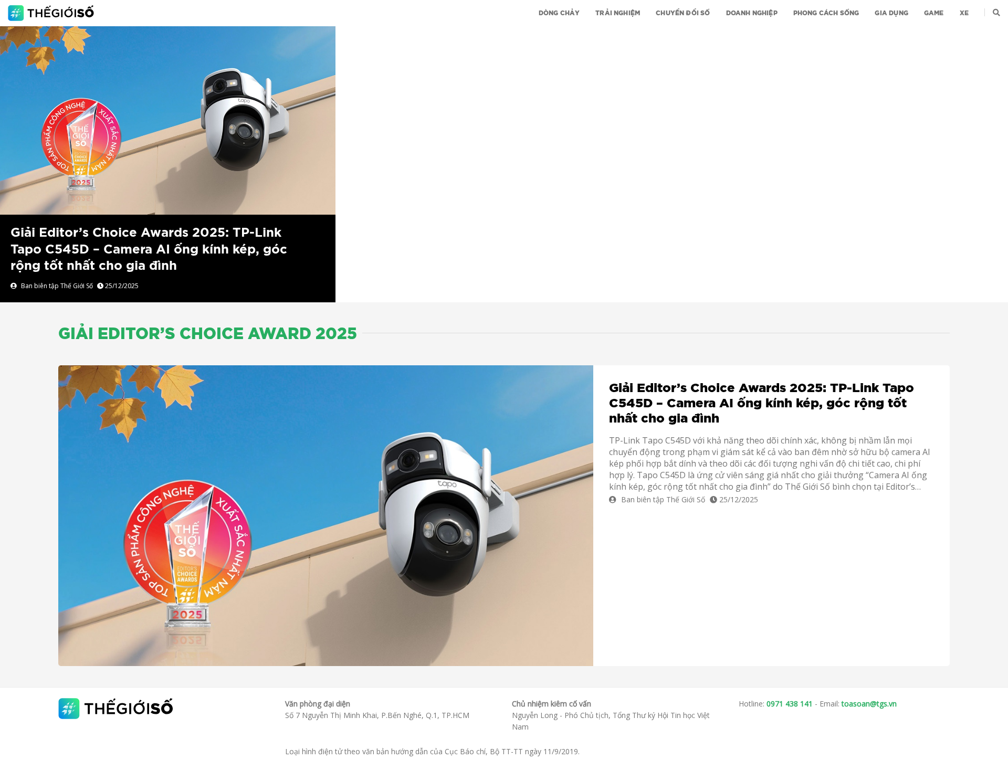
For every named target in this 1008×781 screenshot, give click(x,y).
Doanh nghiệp (752, 13)
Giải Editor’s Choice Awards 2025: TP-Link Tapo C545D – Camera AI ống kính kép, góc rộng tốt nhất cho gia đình (148, 249)
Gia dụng (891, 13)
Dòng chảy (559, 13)
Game (934, 13)
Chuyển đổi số (683, 13)
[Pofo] (52, 13)
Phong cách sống (826, 13)
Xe (964, 13)
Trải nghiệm (617, 13)
